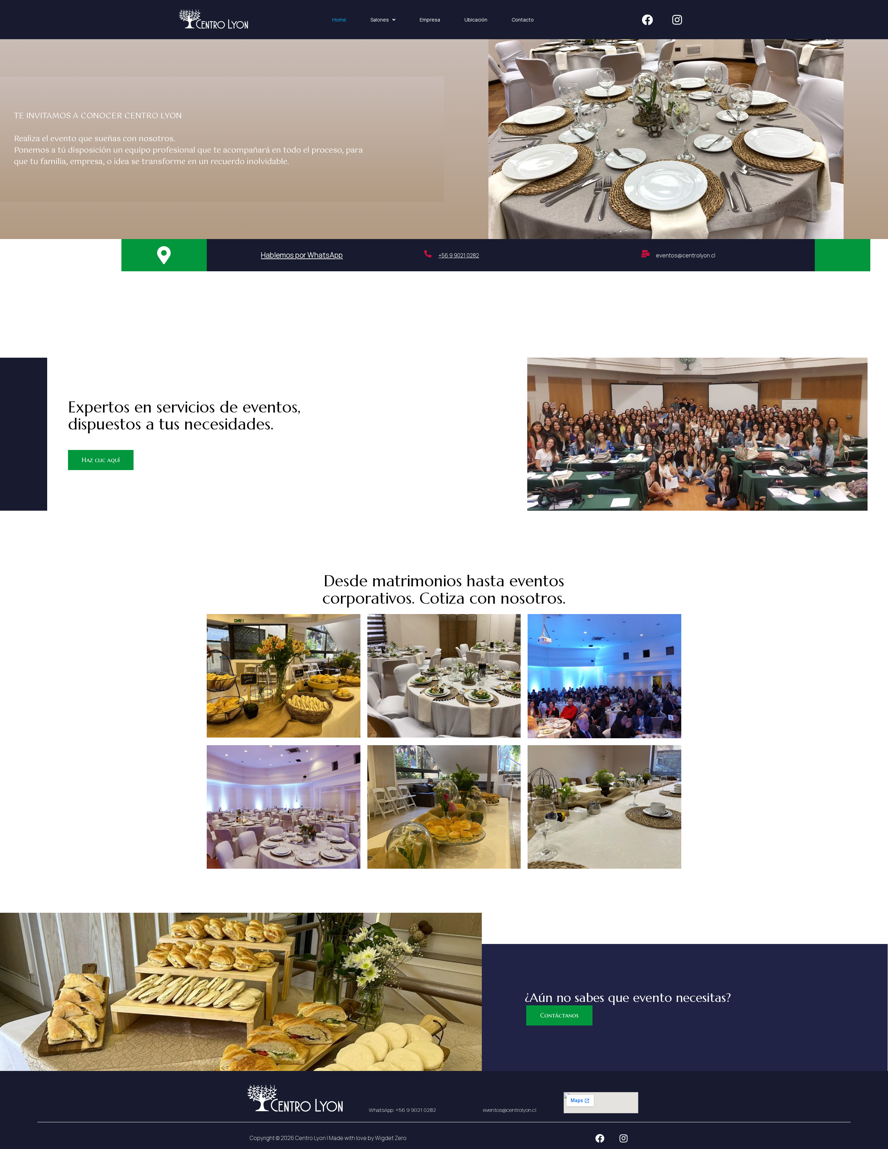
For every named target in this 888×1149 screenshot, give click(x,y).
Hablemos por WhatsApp (302, 255)
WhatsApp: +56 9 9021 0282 (402, 1110)
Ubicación (475, 19)
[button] (164, 255)
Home (339, 19)
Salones (379, 19)
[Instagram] (677, 20)
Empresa (430, 19)
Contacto (523, 19)
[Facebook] (647, 20)
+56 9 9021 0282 (458, 255)
